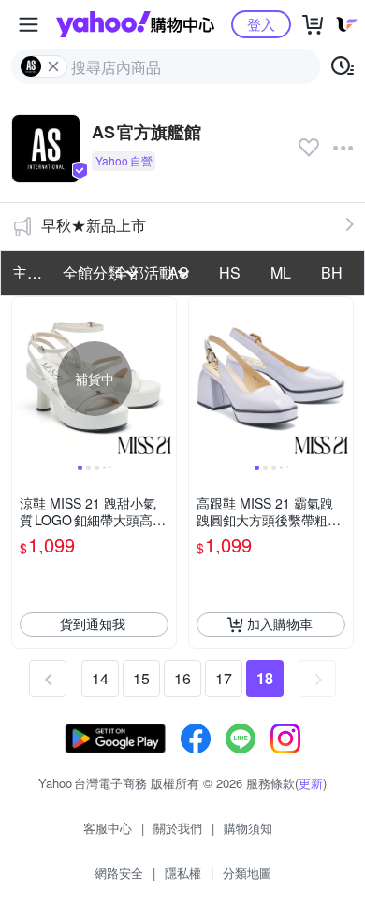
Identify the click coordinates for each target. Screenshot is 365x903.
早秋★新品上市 (93, 225)
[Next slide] (164, 378)
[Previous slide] (24, 378)
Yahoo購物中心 (135, 24)
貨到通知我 (92, 623)
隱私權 (183, 873)
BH (332, 272)
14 (100, 678)
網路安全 (119, 873)
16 (182, 678)
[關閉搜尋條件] (53, 66)
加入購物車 (280, 623)
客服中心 (107, 828)
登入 (261, 24)
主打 (27, 272)
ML (280, 272)
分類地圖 (247, 873)
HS (230, 272)
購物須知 (248, 828)
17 (223, 678)
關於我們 (177, 828)
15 (141, 678)
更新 (311, 783)
